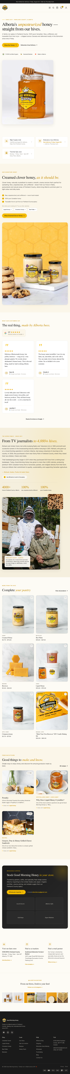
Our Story (22, 1040)
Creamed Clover (6, 1040)
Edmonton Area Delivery (42, 1046)
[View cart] (57, 8)
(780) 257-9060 (57, 1050)
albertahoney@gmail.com (39, 892)
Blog (37, 1055)
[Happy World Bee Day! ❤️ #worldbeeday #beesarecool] (62, 997)
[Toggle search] (53, 7)
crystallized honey (43, 797)
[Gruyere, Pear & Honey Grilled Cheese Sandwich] (18, 831)
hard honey (54, 797)
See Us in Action (23, 1043)
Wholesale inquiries (15, 892)
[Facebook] (3, 1032)
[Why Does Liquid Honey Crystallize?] (52, 789)
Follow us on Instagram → (35, 987)
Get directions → (7, 960)
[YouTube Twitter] (12, 1032)
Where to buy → (52, 962)
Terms (66, 1066)
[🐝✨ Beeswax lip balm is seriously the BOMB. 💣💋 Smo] (18, 997)
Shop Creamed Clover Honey (13, 215)
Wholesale (39, 1049)
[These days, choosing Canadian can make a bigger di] (7, 997)
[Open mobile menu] (50, 7)
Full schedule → (29, 964)
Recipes (21, 1046)
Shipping (38, 1043)
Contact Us (39, 1057)
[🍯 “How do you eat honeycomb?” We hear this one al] (51, 997)
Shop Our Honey (9, 45)
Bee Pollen (39, 638)
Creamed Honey (7, 638)
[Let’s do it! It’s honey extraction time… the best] (40, 997)
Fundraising (39, 1052)
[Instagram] (7, 1032)
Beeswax (5, 686)
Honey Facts (22, 1049)
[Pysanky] (18, 789)
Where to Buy (40, 1040)
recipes (4, 837)
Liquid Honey (40, 686)
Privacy (62, 1066)
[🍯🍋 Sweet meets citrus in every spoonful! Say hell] (29, 997)
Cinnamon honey (7, 734)
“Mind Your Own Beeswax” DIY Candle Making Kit (51, 735)
